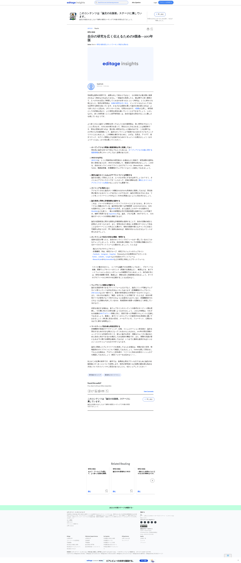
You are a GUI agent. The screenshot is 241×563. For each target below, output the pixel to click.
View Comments (148, 391)
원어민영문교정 (96, 553)
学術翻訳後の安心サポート (110, 544)
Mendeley (94, 211)
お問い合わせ (70, 525)
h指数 (137, 109)
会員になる (69, 522)
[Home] (79, 3)
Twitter (94, 257)
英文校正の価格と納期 (72, 544)
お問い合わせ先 (126, 538)
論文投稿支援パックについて (92, 546)
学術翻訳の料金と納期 (109, 538)
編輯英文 (143, 553)
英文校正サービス (158, 553)
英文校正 (83, 553)
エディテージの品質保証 (73, 540)
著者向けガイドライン (112, 375)
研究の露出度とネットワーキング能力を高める (112, 44)
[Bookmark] (151, 30)
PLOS (113, 209)
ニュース (142, 540)
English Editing (70, 553)
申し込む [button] (161, 14)
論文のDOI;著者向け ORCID (121, 472)
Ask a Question (136, 2)
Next (152, 480)
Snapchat (112, 254)
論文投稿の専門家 (89, 544)
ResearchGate (97, 259)
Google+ (108, 257)
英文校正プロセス (71, 549)
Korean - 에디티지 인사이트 (146, 534)
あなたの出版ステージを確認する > (121, 508)
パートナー (143, 542)
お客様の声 (69, 538)
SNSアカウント (105, 313)
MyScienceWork (109, 259)
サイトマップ (125, 540)
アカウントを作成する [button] (166, 2)
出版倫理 (87, 540)
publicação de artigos (127, 553)
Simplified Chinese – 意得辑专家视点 (148, 532)
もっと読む (69, 520)
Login (155, 3)
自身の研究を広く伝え (119, 103)
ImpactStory (113, 214)
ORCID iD (94, 160)
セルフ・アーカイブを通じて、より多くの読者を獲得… (97, 472)
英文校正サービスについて (73, 546)
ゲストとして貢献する (72, 524)
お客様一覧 (143, 538)
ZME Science (95, 293)
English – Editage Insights (145, 530)
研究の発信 (91, 32)
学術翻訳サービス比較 (109, 542)
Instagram (104, 254)
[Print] (148, 30)
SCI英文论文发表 (111, 553)
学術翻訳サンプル (108, 540)
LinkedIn (101, 257)
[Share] (89, 392)
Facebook (96, 254)
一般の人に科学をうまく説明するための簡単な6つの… (147, 472)
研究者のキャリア (95, 375)
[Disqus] (120, 435)
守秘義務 (69, 542)
